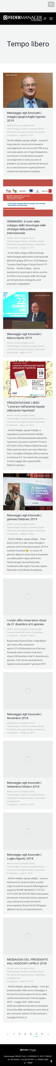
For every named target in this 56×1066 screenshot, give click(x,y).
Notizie (13, 132)
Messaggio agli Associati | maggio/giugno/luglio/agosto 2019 (26, 116)
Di (12, 135)
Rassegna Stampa (25, 132)
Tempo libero (39, 132)
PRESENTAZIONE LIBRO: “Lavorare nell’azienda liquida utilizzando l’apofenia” (26, 406)
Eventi (32, 126)
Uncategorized (13, 801)
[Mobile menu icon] (51, 4)
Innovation (32, 129)
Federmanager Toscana (17, 129)
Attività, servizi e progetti (17, 126)
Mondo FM (19, 632)
